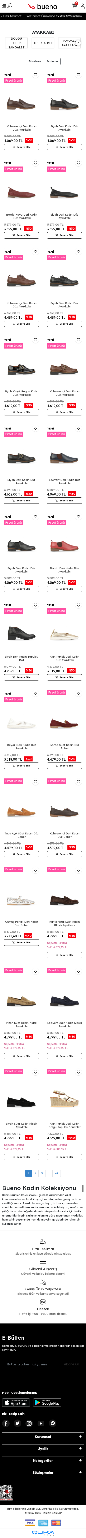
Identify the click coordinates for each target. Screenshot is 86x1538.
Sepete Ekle (23, 147)
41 (56, 1173)
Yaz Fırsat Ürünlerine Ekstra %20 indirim (50, 16)
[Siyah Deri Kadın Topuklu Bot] (21, 628)
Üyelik (43, 1449)
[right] (78, 43)
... (49, 1173)
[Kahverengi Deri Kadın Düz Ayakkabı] (21, 97)
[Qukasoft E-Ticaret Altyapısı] (43, 1533)
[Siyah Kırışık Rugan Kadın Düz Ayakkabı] (21, 362)
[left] (7, 43)
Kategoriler (43, 1461)
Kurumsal (43, 1437)
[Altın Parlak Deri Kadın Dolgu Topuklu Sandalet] (64, 1095)
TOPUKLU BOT (16, 43)
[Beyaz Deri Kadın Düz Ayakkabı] (21, 716)
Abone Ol (71, 1364)
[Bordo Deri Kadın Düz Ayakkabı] (64, 539)
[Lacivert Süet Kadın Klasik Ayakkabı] (64, 994)
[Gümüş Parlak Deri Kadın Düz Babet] (21, 893)
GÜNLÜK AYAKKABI (69, 43)
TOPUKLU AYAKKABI (43, 43)
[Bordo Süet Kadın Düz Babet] (64, 716)
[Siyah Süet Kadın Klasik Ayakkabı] (21, 1095)
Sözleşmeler (43, 1472)
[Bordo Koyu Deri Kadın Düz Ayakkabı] (21, 186)
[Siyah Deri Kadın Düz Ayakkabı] (64, 97)
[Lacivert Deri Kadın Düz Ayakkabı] (64, 451)
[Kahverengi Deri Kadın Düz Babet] (64, 804)
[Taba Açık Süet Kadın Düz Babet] (21, 804)
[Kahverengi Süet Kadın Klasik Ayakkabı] (64, 893)
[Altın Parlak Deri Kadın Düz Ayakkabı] (64, 628)
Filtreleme (34, 61)
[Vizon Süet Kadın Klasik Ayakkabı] (21, 994)
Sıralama (52, 61)
